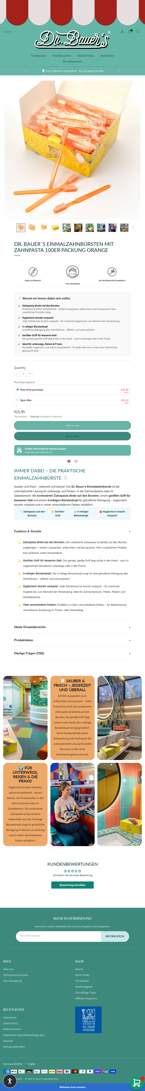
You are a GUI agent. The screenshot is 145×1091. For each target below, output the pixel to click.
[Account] (122, 31)
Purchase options (24, 382)
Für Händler (82, 981)
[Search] (138, 31)
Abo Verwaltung (12, 981)
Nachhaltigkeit (83, 987)
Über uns (8, 969)
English (8, 31)
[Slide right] (133, 227)
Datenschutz (10, 1023)
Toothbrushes (62, 56)
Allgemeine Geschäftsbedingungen (24, 1035)
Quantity (20, 367)
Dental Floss (86, 56)
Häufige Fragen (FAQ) (29, 653)
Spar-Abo (26, 400)
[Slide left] (12, 227)
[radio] (17, 389)
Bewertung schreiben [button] (72, 885)
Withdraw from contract (73, 1087)
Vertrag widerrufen (14, 1047)
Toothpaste (38, 56)
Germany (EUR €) (12, 1063)
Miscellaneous (72, 61)
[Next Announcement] (119, 71)
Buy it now (72, 436)
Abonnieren (115, 936)
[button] (10, 1081)
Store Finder (82, 975)
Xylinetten (107, 56)
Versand (8, 1041)
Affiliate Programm (86, 998)
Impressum (9, 1017)
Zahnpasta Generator (15, 975)
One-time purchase (31, 390)
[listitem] (72, 71)
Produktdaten (23, 640)
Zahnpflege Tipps (85, 992)
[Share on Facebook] (69, 461)
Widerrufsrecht (12, 1029)
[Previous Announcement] (26, 71)
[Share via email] (76, 461)
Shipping (34, 416)
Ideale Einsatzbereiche (30, 627)
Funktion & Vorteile (27, 531)
